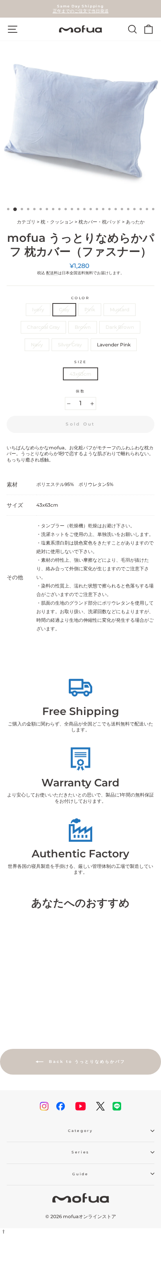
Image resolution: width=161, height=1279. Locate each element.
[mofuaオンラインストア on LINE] (117, 1106)
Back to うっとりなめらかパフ (86, 1061)
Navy (37, 345)
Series (80, 1152)
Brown (83, 327)
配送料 (52, 272)
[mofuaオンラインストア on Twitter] (100, 1106)
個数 (80, 391)
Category (80, 1130)
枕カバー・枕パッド (100, 222)
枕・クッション (57, 222)
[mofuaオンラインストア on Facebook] (60, 1106)
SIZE (80, 362)
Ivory (38, 309)
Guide (80, 1174)
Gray (64, 309)
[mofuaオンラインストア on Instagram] (44, 1106)
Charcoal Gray (43, 327)
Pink (89, 309)
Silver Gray (70, 345)
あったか (135, 222)
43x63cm (80, 374)
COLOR (80, 298)
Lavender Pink (114, 345)
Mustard (119, 309)
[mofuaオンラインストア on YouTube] (80, 1106)
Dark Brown (120, 327)
